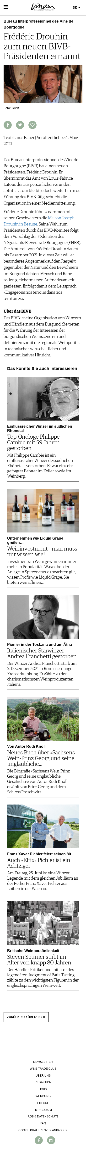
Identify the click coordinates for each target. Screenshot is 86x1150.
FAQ (43, 1123)
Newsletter (43, 1062)
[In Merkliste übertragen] (32, 125)
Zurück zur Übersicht (26, 1017)
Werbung (43, 1096)
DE (75, 7)
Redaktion (43, 1082)
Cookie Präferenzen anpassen (43, 1130)
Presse (43, 1103)
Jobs (43, 1089)
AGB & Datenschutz (43, 1116)
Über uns (43, 1075)
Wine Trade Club (43, 1068)
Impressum (43, 1110)
